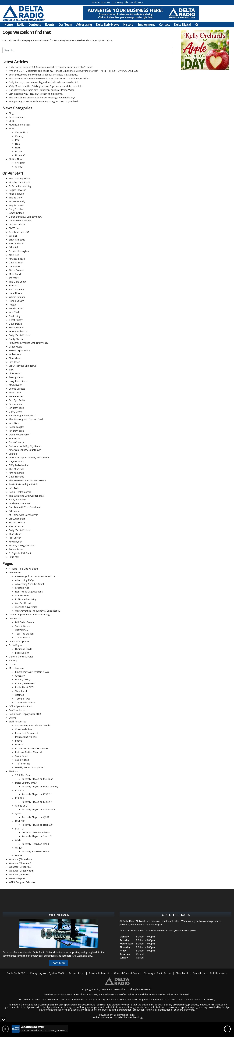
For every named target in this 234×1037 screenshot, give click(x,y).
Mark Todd (15, 274)
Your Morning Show (19, 178)
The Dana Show (17, 281)
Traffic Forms (22, 763)
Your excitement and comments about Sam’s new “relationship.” (43, 74)
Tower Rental (22, 637)
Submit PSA (21, 629)
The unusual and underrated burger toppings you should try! (42, 97)
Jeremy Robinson (18, 331)
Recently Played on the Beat (37, 778)
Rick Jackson (15, 403)
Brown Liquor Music (19, 350)
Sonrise (13, 453)
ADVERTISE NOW (101, 2)
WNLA (18, 847)
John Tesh (14, 312)
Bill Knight (14, 247)
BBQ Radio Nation (18, 465)
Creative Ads (22, 587)
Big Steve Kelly (17, 201)
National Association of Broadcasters (119, 994)
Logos (18, 740)
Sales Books (21, 755)
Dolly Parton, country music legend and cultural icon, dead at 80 (43, 82)
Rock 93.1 (20, 820)
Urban (18, 151)
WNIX (18, 840)
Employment (146, 24)
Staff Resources (17, 721)
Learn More (58, 963)
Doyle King (15, 316)
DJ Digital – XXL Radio (20, 553)
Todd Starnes (16, 308)
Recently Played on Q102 (35, 817)
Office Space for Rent (20, 706)
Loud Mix (14, 556)
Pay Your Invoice (18, 710)
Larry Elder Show (18, 381)
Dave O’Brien (16, 262)
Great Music (15, 346)
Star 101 (20, 828)
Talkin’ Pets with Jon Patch (23, 484)
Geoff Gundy (16, 319)
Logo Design (22, 652)
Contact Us (15, 618)
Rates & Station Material (28, 752)
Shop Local (21, 691)
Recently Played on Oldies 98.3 (38, 809)
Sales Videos (22, 759)
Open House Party (19, 434)
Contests (34, 24)
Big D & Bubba (17, 224)
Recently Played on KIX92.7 (36, 801)
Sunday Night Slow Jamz (22, 415)
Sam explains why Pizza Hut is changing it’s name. (36, 93)
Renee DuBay (16, 300)
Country (19, 136)
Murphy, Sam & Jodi (19, 124)
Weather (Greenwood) (21, 870)
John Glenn (14, 423)
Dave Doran (15, 323)
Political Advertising (25, 599)
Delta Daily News (107, 24)
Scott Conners (16, 289)
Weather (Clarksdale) (20, 859)
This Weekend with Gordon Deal (26, 495)
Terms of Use (22, 698)
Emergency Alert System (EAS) (32, 671)
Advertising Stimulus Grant (29, 583)
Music (12, 128)
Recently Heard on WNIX (35, 843)
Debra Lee (14, 266)
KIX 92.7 (19, 798)
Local (11, 120)
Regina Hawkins (17, 189)
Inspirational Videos (26, 736)
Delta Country (16, 442)
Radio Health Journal (20, 491)
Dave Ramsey (16, 476)
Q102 (18, 813)
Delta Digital (182, 24)
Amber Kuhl (15, 354)
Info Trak (14, 488)
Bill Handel (14, 511)
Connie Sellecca (17, 388)
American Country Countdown (25, 449)
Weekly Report (17, 878)
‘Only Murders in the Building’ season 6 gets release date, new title (45, 86)
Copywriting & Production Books (33, 725)
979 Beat (20, 162)
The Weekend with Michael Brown (27, 480)
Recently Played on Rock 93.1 (37, 824)
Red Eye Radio (17, 400)
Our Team (65, 24)
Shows (12, 717)
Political (19, 744)
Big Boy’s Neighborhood (22, 545)
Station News (16, 159)
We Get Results (23, 603)
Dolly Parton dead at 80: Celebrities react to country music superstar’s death (51, 66)
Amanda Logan (17, 258)
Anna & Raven (16, 193)
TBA (11, 369)
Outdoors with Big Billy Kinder (25, 446)
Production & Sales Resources (31, 748)
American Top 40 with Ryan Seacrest (29, 457)
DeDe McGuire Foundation (35, 832)
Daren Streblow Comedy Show (25, 216)
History (128, 24)
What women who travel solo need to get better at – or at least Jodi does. (49, 78)
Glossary (20, 675)
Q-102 (18, 166)
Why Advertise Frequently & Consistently (37, 610)
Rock (17, 147)
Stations (13, 771)
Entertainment (17, 116)
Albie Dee (14, 254)
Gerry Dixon (15, 411)
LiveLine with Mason (20, 220)
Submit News (22, 626)
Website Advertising (26, 606)
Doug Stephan (16, 209)
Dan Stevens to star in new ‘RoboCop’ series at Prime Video (41, 89)
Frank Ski (13, 285)
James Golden (16, 212)
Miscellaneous (16, 668)
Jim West (13, 277)
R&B (17, 143)
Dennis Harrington (19, 251)
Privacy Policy (22, 679)
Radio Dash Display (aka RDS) (25, 713)
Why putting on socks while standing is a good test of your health (44, 101)
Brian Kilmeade (17, 239)
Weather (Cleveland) (20, 863)
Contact (164, 24)
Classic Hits (21, 132)
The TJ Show (15, 197)
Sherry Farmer (17, 243)
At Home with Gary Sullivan (23, 514)
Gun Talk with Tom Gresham (24, 507)
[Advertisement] (141, 13)
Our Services (22, 595)
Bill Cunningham (17, 518)
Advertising (84, 24)
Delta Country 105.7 (26, 782)
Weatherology (135, 1017)
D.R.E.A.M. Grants (24, 622)
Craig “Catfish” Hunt (19, 335)
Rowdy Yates (16, 377)
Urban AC (20, 155)
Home (8, 24)
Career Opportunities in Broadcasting (29, 614)
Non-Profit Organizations (29, 591)
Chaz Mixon (15, 358)
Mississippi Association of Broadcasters (75, 994)
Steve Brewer (16, 270)
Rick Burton (15, 438)
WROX (18, 855)
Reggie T (14, 304)
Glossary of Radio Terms (157, 973)
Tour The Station (24, 633)
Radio (20, 24)
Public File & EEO (24, 687)
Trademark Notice (25, 702)
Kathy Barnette (17, 499)
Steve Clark (15, 392)
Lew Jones (14, 361)
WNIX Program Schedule (22, 882)
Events (49, 24)
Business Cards (23, 648)
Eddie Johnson (16, 327)
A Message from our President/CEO (35, 576)
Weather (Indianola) (19, 874)
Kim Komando (16, 472)
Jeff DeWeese (16, 407)
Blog (11, 113)
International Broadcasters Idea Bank (169, 994)
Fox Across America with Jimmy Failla (29, 342)
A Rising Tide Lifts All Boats (129, 2)
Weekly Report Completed (29, 767)
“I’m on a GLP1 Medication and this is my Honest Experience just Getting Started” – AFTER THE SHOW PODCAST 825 (73, 70)
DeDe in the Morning (20, 186)
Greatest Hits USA (19, 231)
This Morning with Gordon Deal (26, 419)
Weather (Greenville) (20, 866)
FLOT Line (14, 228)
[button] (197, 24)
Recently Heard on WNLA (35, 851)
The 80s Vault (16, 468)
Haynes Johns (16, 461)
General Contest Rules (21, 656)
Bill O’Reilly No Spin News (22, 365)
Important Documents (27, 733)
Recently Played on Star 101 (37, 836)
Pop (17, 139)
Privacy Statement (25, 683)
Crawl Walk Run (23, 729)
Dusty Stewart (17, 339)
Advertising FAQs (24, 580)
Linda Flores (15, 293)
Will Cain (13, 235)
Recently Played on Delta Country (39, 786)
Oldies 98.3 (21, 805)
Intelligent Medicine (19, 503)
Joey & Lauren (16, 205)
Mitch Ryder (15, 384)
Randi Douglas (16, 426)
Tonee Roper (16, 396)
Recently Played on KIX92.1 (36, 794)
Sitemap (19, 694)
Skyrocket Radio (126, 1014)
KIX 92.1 (19, 790)
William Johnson (17, 296)
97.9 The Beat (23, 775)
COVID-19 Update (19, 641)
